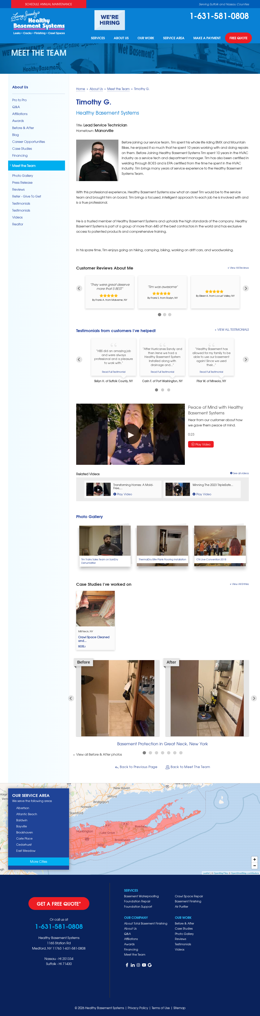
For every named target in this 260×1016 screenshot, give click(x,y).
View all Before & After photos (98, 754)
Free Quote (238, 38)
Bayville (21, 826)
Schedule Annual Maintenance (48, 4)
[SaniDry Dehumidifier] (105, 546)
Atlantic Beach (26, 814)
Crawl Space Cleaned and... (93, 641)
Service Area (173, 38)
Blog (15, 135)
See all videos (241, 473)
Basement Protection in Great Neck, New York (162, 744)
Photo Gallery (22, 175)
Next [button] (246, 288)
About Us (121, 38)
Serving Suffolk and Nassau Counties (224, 4)
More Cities (38, 861)
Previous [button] (79, 288)
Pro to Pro (19, 100)
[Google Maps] (149, 965)
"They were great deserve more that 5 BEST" (109, 286)
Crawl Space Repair (189, 896)
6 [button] (175, 753)
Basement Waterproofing (141, 896)
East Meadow (26, 851)
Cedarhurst (24, 844)
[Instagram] (138, 965)
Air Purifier (181, 906)
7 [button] (181, 753)
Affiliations (19, 114)
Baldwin (21, 820)
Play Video (202, 444)
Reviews (18, 189)
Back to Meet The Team (190, 766)
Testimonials (21, 203)
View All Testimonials (233, 329)
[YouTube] (144, 965)
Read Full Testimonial (113, 372)
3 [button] (169, 314)
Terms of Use (161, 1008)
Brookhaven (24, 832)
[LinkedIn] (132, 965)
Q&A (16, 107)
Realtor (17, 224)
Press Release (22, 182)
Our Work (146, 38)
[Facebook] (127, 965)
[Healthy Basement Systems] (38, 21)
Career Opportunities (28, 141)
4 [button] (162, 753)
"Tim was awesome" (162, 286)
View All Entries (240, 584)
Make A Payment (207, 38)
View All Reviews (239, 267)
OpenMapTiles (221, 873)
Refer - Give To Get (26, 196)
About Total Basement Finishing (145, 923)
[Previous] (79, 359)
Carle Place (24, 838)
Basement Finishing (188, 901)
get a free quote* (59, 903)
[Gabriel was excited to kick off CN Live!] (220, 546)
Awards (18, 121)
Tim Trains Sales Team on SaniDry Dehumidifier (99, 561)
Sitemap (179, 1008)
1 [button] (158, 314)
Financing (20, 155)
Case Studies (22, 148)
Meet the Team (24, 165)
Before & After (23, 128)
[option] (109, 292)
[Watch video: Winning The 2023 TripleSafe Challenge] (178, 489)
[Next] (246, 359)
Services (98, 38)
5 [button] (169, 753)
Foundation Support (138, 906)
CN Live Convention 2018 (211, 559)
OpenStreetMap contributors (245, 873)
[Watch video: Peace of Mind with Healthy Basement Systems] (130, 434)
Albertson (22, 808)
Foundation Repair (137, 901)
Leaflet (206, 873)
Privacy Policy (138, 1008)
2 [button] (164, 314)
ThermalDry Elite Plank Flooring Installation (162, 559)
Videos (17, 217)
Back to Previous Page (138, 766)
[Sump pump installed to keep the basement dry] (162, 546)
